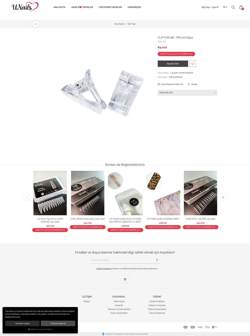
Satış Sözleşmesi (157, 313)
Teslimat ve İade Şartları (119, 309)
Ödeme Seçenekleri (157, 309)
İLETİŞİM (87, 296)
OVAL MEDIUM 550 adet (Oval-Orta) (87, 219)
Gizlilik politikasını (104, 268)
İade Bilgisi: (163, 77)
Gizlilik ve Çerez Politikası (41, 329)
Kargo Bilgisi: (163, 73)
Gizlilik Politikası (157, 301)
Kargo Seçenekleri (119, 313)
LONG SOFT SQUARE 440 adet (200, 219)
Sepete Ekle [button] (173, 63)
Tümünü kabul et (58, 323)
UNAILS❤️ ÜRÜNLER (82, 7)
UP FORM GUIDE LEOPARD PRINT (163, 219)
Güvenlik (119, 305)
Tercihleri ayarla (22, 323)
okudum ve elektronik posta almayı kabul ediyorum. (127, 268)
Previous (27, 197)
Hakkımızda (134, 7)
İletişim (87, 301)
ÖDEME (157, 296)
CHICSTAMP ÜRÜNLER (110, 7)
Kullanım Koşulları (157, 305)
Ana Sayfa (59, 7)
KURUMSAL (119, 296)
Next (223, 197)
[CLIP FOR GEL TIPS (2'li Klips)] (102, 92)
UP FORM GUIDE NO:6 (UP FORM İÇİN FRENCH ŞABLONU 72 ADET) (125, 220)
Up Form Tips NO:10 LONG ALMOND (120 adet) (50, 220)
